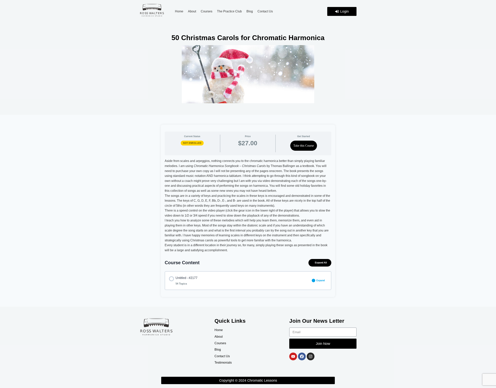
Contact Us (265, 11)
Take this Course (303, 145)
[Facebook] (302, 356)
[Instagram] (310, 356)
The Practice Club (229, 11)
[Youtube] (293, 356)
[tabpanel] (248, 205)
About (192, 11)
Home (179, 11)
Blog (249, 11)
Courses (206, 11)
